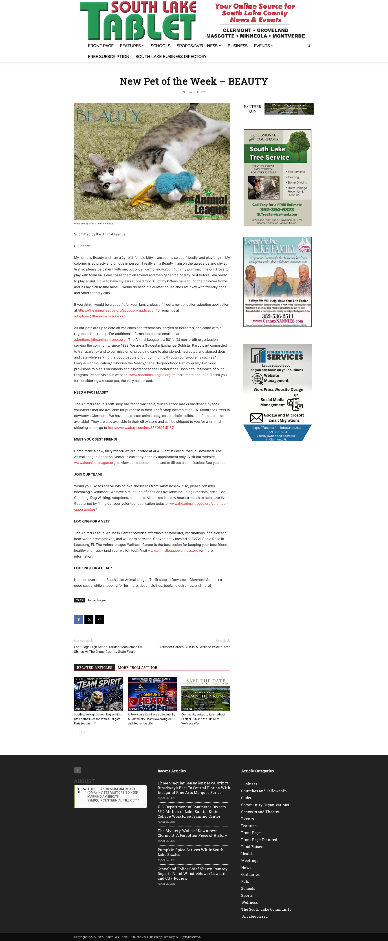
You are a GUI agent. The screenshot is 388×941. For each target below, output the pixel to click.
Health (247, 853)
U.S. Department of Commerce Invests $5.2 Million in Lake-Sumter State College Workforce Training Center (192, 811)
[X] (88, 619)
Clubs (246, 797)
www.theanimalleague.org (150, 375)
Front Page (101, 45)
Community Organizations (265, 804)
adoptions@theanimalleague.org (100, 316)
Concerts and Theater (260, 811)
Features (130, 45)
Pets (245, 881)
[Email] (99, 619)
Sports (247, 895)
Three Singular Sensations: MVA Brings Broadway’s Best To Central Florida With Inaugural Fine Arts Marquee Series (194, 788)
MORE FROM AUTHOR (137, 667)
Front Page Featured (259, 839)
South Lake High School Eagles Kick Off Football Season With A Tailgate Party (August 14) (97, 719)
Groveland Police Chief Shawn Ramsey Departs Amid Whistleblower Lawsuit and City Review (193, 873)
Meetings (249, 860)
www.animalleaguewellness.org (173, 550)
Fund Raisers (252, 846)
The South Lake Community (266, 909)
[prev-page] (77, 732)
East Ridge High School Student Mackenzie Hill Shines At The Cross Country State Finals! (108, 649)
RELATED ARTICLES (94, 667)
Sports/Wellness (197, 45)
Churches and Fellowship (264, 790)
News (246, 867)
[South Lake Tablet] (194, 20)
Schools (160, 45)
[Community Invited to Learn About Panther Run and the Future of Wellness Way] (205, 694)
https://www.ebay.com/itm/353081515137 (140, 427)
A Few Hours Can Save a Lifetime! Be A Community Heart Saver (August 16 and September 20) (151, 719)
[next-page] (84, 732)
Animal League (97, 600)
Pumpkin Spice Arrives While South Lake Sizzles (190, 852)
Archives (80, 708)
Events (262, 45)
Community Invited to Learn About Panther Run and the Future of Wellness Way (203, 719)
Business (238, 45)
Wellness (249, 902)
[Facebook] (78, 619)
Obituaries (250, 874)
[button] (308, 46)
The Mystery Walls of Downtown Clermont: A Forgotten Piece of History (192, 833)
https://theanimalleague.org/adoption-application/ (117, 310)
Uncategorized (254, 916)
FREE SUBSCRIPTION (108, 56)
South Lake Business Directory (171, 56)
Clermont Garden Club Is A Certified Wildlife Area (194, 647)
